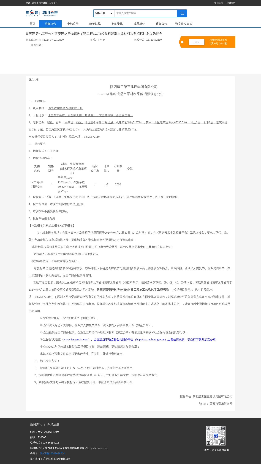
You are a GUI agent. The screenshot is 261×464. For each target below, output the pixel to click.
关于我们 (218, 3)
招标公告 (50, 23)
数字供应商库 (183, 23)
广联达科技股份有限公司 (57, 458)
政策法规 (95, 23)
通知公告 (161, 23)
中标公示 (72, 23)
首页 (32, 23)
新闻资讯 (117, 23)
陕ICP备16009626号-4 (52, 453)
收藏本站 (231, 3)
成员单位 (139, 23)
